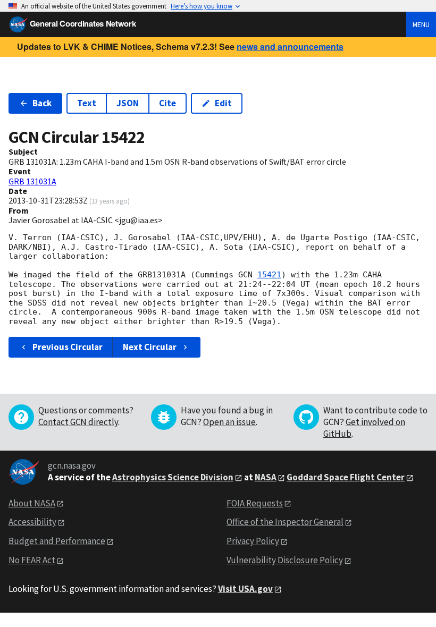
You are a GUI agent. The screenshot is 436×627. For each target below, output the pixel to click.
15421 (269, 274)
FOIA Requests (255, 503)
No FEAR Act (32, 560)
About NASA (32, 503)
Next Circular (150, 347)
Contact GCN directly (78, 422)
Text (86, 103)
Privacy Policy (253, 541)
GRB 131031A (32, 181)
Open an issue (229, 422)
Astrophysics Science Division (172, 477)
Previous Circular (67, 347)
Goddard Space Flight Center (346, 477)
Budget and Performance (57, 541)
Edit (223, 103)
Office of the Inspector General (285, 522)
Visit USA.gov (245, 589)
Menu (421, 24)
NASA (265, 477)
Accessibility (32, 522)
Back (42, 103)
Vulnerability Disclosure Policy (285, 560)
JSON (127, 103)
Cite (167, 103)
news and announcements (290, 46)
